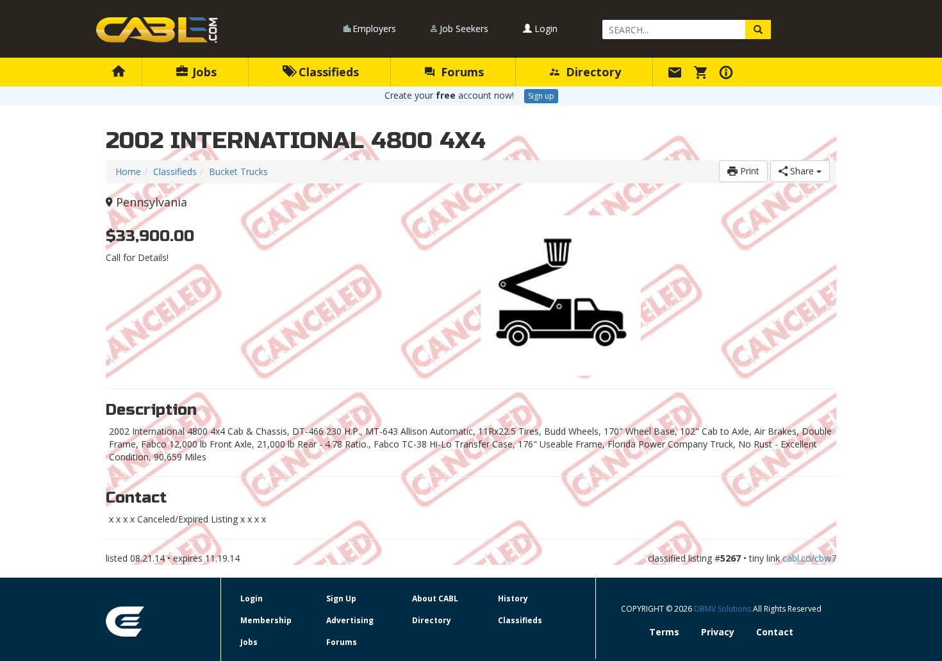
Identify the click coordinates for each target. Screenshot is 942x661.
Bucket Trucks (238, 171)
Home (128, 171)
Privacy (717, 632)
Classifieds (327, 71)
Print (748, 171)
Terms (664, 632)
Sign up (541, 95)
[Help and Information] (728, 71)
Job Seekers (464, 28)
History (513, 598)
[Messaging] (676, 71)
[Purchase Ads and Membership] (702, 71)
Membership (266, 620)
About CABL (435, 598)
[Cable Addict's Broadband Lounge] (157, 30)
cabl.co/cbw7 (809, 558)
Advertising (350, 620)
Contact (774, 632)
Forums (461, 71)
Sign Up (341, 598)
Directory (592, 71)
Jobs (203, 71)
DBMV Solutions (723, 608)
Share (802, 171)
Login (545, 28)
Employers (374, 28)
